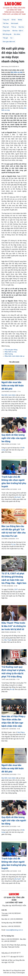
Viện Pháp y (21, 732)
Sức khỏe (17, 34)
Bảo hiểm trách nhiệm (8, 395)
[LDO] (14, 373)
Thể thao (6, 23)
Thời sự (13, 27)
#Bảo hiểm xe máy (10, 352)
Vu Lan (13, 544)
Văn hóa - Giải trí (17, 31)
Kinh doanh (14, 23)
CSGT (16, 589)
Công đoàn (6, 31)
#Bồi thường (8, 354)
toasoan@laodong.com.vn (14, 930)
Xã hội (13, 20)
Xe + (11, 38)
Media (20, 20)
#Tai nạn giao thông (10, 350)
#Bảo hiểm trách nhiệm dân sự (14, 356)
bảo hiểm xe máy (16, 72)
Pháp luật (6, 27)
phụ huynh (17, 497)
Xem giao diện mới (9, 41)
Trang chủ (6, 20)
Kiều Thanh (7, 640)
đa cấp (12, 689)
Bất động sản (7, 34)
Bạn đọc (21, 27)
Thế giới (5, 38)
